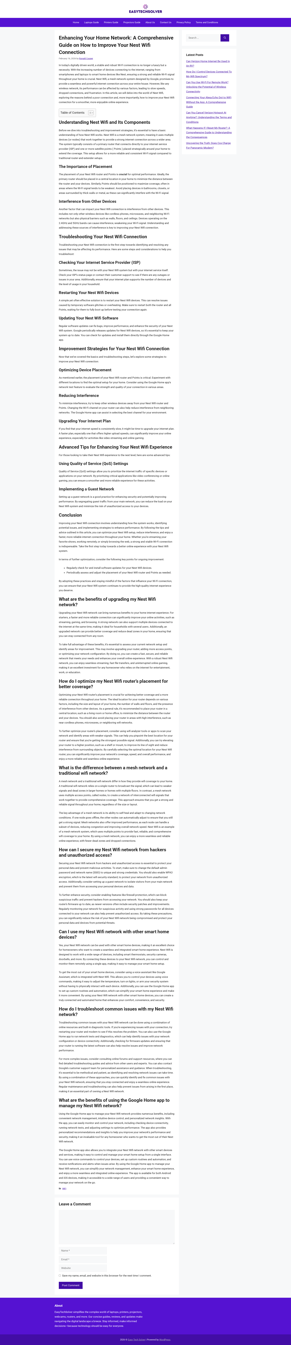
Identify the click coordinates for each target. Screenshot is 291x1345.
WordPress (164, 1339)
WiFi (64, 1188)
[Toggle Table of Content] (89, 112)
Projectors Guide (131, 22)
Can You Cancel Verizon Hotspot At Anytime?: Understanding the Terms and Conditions (209, 117)
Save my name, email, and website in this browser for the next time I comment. (107, 1275)
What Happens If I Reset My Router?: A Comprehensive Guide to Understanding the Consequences (209, 132)
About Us (150, 22)
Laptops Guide (91, 22)
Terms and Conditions (207, 22)
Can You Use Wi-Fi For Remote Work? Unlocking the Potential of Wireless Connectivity (207, 87)
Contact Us (165, 22)
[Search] (225, 38)
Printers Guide (111, 22)
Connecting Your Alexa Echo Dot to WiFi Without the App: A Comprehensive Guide (208, 102)
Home (76, 22)
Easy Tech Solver (136, 1339)
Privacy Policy (184, 22)
